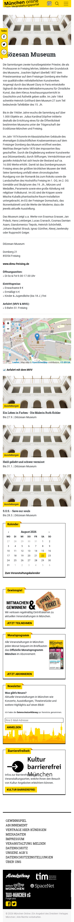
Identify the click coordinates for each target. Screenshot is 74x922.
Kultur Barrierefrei (21, 789)
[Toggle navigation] (66, 3)
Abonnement (17, 825)
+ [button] (8, 323)
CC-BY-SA (65, 362)
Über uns (13, 862)
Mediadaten (16, 834)
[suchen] (57, 3)
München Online (22, 913)
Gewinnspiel (16, 821)
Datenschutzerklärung (27, 712)
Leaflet (15, 362)
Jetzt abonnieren (19, 673)
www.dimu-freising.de (16, 263)
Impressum (15, 839)
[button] (49, 3)
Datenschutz (17, 848)
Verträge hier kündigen (26, 830)
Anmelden (14, 727)
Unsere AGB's (17, 853)
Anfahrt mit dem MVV (19, 369)
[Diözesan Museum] (37, 337)
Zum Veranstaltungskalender (22, 573)
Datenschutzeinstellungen (29, 857)
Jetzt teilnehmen (19, 623)
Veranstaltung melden (26, 843)
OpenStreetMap (40, 362)
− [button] (8, 329)
